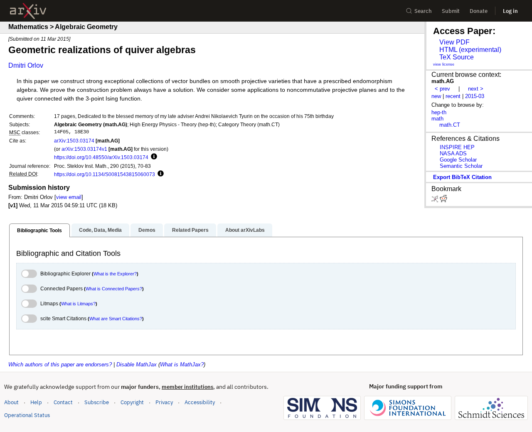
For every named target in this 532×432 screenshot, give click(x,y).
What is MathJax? (182, 364)
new (436, 96)
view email (68, 197)
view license (443, 64)
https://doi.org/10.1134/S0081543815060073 (104, 174)
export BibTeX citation (462, 177)
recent (453, 96)
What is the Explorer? (115, 273)
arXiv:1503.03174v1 (84, 149)
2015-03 (474, 96)
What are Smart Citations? (115, 318)
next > (475, 89)
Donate (479, 11)
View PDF (454, 42)
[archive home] (28, 11)
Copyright (132, 402)
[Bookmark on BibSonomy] (435, 200)
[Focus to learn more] (152, 157)
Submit (451, 11)
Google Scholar (458, 160)
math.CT (449, 125)
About (11, 402)
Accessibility (200, 402)
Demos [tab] (146, 230)
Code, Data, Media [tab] (100, 230)
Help (36, 402)
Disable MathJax (136, 364)
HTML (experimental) (470, 49)
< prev (442, 89)
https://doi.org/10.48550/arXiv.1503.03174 (101, 157)
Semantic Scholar (461, 166)
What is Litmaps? (78, 303)
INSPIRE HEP (457, 147)
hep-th (438, 112)
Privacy (164, 402)
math (437, 118)
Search (423, 11)
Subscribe (96, 402)
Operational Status (27, 415)
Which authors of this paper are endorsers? (60, 364)
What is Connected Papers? (114, 288)
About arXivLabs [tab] (245, 230)
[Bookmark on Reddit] (443, 200)
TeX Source (456, 57)
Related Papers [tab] (190, 230)
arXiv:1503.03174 (74, 140)
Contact (63, 402)
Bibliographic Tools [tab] (39, 230)
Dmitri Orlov (25, 65)
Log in (510, 11)
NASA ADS (453, 153)
